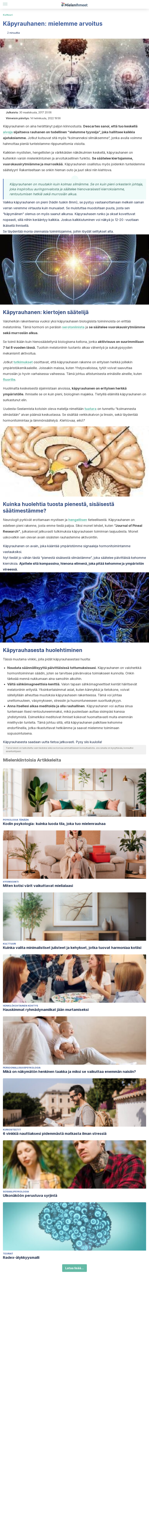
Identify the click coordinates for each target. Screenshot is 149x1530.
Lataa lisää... (74, 1268)
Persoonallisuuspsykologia (22, 1067)
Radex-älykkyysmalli (21, 1257)
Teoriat (8, 1253)
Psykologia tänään (16, 819)
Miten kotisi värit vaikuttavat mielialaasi (38, 885)
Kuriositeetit (12, 1129)
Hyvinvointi (11, 881)
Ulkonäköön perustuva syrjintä (30, 1195)
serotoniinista (73, 327)
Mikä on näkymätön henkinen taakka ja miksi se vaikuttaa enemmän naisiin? (69, 1071)
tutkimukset (23, 362)
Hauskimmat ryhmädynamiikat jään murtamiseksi (46, 1009)
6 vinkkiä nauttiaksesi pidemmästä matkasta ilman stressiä (54, 1133)
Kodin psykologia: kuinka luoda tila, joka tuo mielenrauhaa (54, 824)
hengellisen (77, 520)
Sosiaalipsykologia (16, 1191)
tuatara (90, 409)
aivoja (8, 132)
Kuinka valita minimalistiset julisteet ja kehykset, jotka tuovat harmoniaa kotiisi (72, 947)
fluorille (9, 379)
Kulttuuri (8, 14)
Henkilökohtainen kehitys (20, 1005)
